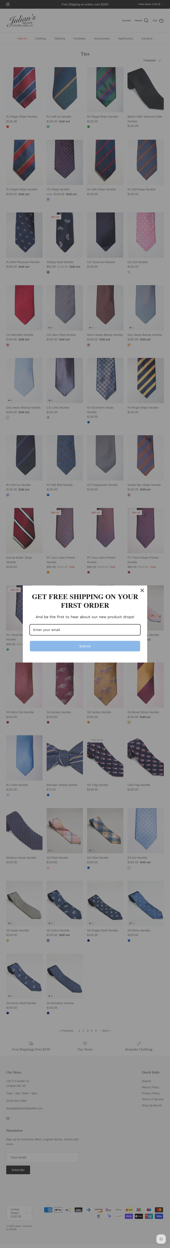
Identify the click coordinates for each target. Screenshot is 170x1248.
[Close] (142, 590)
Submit (85, 646)
